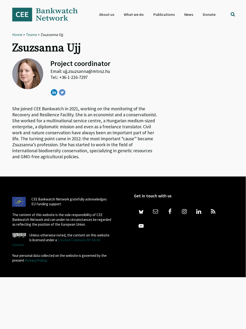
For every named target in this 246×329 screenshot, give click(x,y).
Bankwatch (48, 14)
